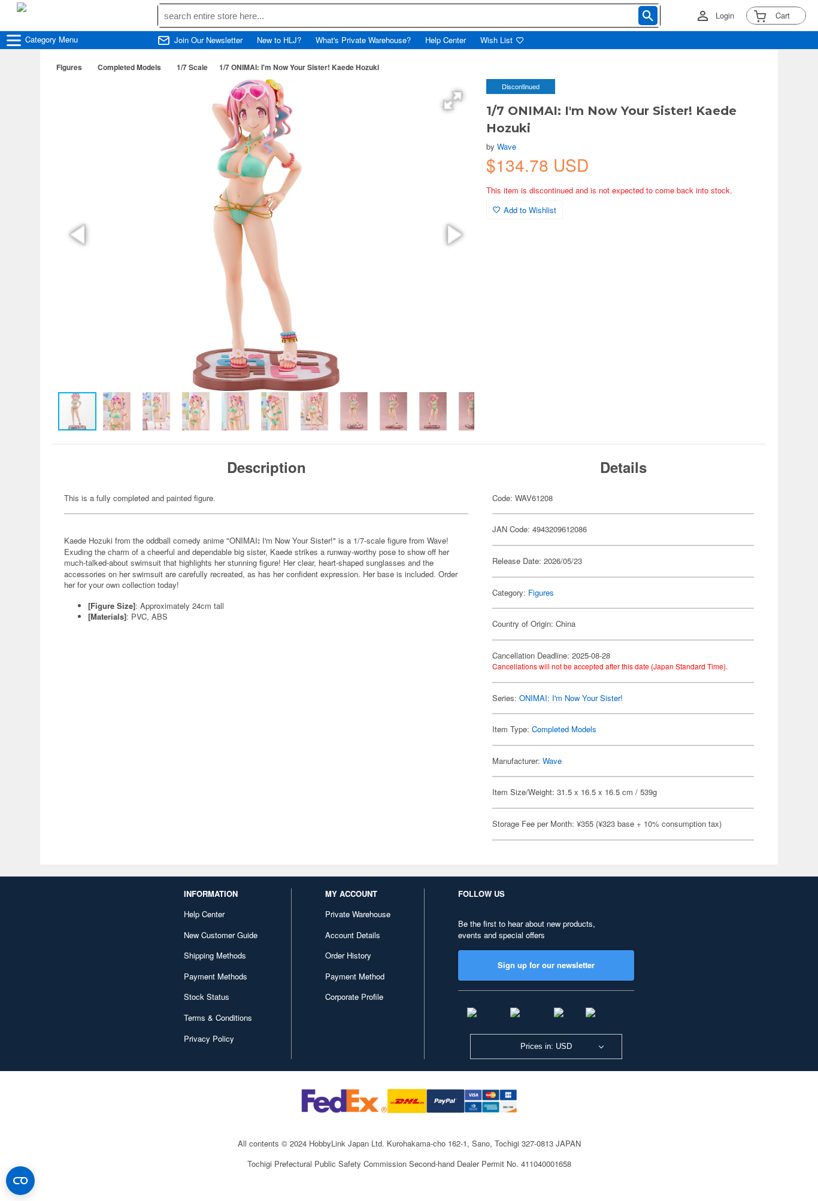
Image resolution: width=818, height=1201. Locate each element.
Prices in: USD (546, 1046)
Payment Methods (215, 976)
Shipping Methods (215, 955)
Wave (506, 146)
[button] (453, 100)
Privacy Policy (209, 1038)
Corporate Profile (354, 996)
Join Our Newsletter (208, 40)
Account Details (352, 935)
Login (725, 15)
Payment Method (354, 976)
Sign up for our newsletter (546, 964)
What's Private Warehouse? (363, 40)
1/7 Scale (192, 67)
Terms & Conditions (218, 1017)
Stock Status (206, 996)
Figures (69, 67)
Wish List (496, 40)
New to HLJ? (279, 40)
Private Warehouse (357, 914)
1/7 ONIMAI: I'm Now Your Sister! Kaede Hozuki (299, 67)
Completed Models (129, 67)
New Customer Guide (220, 935)
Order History (348, 955)
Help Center (445, 40)
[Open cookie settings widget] (20, 1180)
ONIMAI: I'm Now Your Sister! (571, 697)
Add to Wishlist (530, 210)
